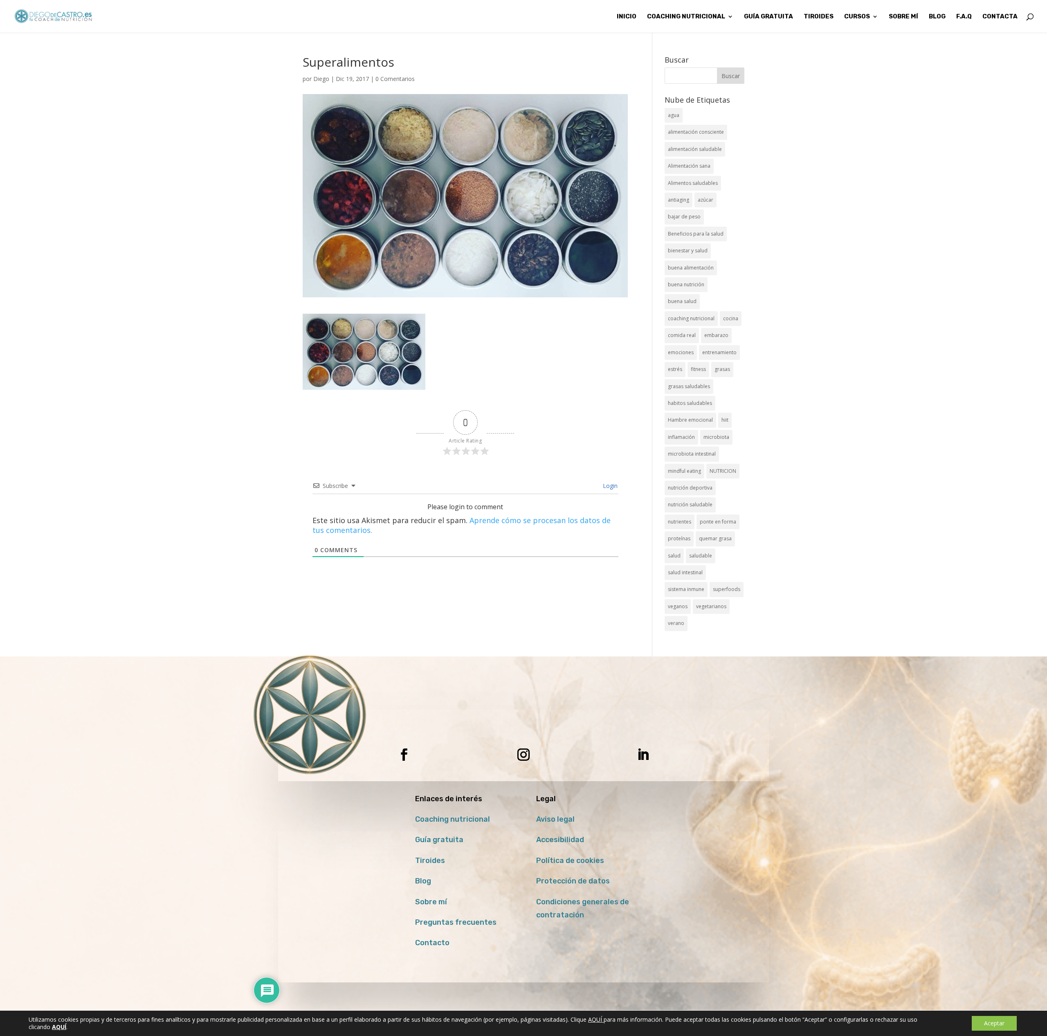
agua (673, 115)
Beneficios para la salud (695, 233)
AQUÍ (596, 1019)
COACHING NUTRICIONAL (686, 16)
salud (674, 555)
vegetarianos (711, 606)
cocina (730, 318)
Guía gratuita (768, 16)
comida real (682, 335)
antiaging (678, 199)
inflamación (681, 437)
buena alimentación (691, 267)
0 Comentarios (395, 79)
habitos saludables (690, 403)
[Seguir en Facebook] (404, 754)
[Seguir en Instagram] (523, 754)
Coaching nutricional (452, 819)
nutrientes (679, 521)
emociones (681, 352)
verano (676, 623)
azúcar (705, 199)
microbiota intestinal (692, 453)
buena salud (682, 301)
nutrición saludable (690, 504)
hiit (724, 419)
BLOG (937, 16)
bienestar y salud (688, 250)
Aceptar (994, 1023)
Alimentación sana (689, 165)
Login (609, 486)
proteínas (679, 538)
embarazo (716, 335)
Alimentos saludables (693, 183)
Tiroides (430, 860)
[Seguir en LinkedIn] (643, 754)
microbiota (716, 437)
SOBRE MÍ (903, 16)
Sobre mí (431, 901)
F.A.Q (964, 16)
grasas (722, 369)
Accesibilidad (560, 839)
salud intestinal (685, 572)
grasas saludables (689, 386)
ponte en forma (718, 521)
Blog (423, 880)
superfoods (726, 589)
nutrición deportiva (690, 487)
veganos (678, 606)
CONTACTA (1000, 16)
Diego (321, 79)
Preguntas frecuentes (456, 922)
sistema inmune (686, 589)
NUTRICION (723, 470)
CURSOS (857, 16)
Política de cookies (570, 860)
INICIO (626, 16)
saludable (700, 555)
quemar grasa (715, 538)
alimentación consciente (696, 131)
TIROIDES (819, 16)
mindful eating (684, 470)
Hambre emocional (690, 419)
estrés (675, 369)
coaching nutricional (691, 318)
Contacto (432, 942)
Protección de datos (573, 880)
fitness (698, 369)
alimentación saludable (695, 149)
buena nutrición (686, 284)
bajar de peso (684, 216)
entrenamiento (719, 352)
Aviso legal (555, 819)
